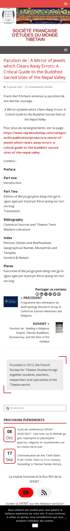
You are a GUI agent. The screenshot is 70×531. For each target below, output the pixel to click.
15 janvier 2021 (14, 87)
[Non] (65, 518)
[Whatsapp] (46, 294)
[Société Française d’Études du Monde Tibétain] (35, 22)
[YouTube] (25, 492)
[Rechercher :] (33, 405)
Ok (35, 525)
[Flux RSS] (44, 492)
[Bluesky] (54, 294)
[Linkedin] (41, 294)
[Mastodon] (59, 294)
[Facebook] (37, 294)
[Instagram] (50, 294)
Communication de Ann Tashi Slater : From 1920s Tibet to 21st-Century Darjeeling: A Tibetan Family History (39, 453)
